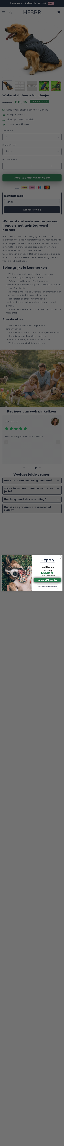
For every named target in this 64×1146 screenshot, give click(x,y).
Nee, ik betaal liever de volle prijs (47, 586)
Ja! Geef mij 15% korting (47, 580)
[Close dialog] (60, 557)
